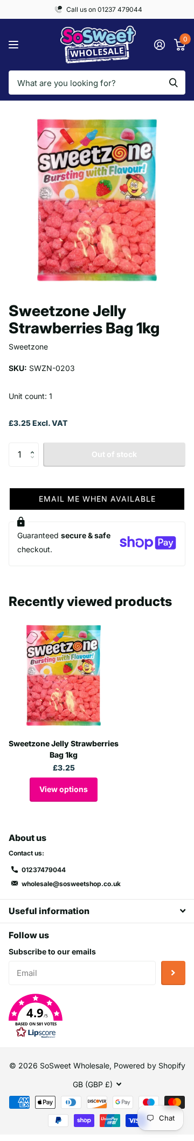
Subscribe (173, 973)
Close (97, 911)
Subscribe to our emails (52, 951)
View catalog (15, 44)
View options (63, 789)
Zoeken (173, 82)
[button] (34, 445)
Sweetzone (28, 346)
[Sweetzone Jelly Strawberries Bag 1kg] (64, 675)
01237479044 (44, 870)
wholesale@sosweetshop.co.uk (71, 884)
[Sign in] (159, 45)
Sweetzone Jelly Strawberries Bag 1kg (64, 749)
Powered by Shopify (149, 1065)
